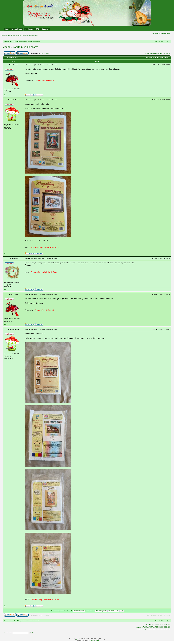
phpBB (78, 639)
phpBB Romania (94, 640)
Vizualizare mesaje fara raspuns (11, 35)
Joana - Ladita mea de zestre (20, 47)
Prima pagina (8, 41)
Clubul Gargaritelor (20, 41)
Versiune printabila (12, 57)
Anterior (156, 53)
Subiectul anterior (150, 57)
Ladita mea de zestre (33, 41)
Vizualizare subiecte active (30, 35)
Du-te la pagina (149, 53)
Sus (5, 95)
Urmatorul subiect (162, 57)
